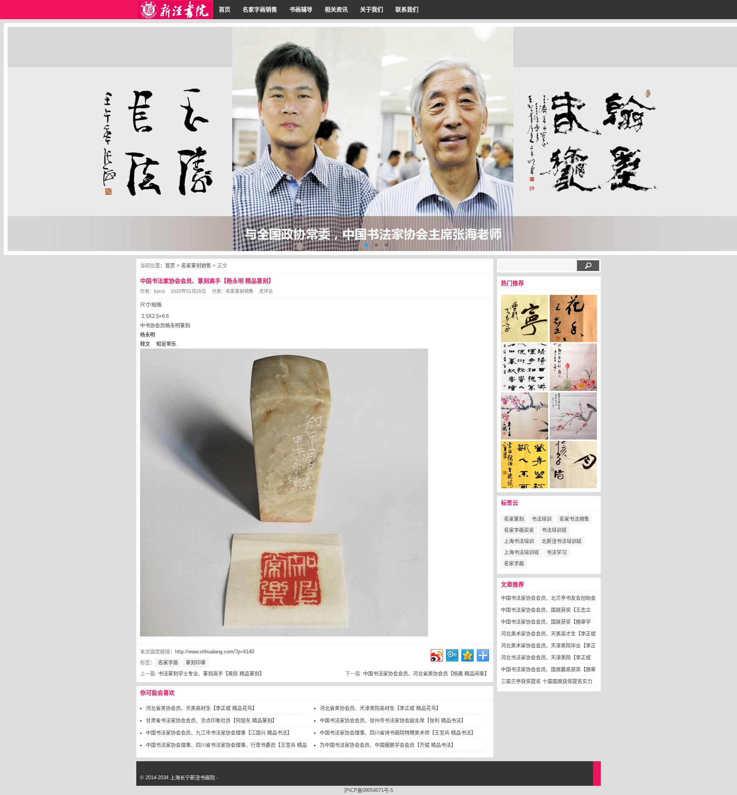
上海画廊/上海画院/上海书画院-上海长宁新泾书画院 (174, 9)
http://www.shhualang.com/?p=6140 (214, 652)
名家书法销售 (574, 519)
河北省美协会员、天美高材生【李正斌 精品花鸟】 (201, 708)
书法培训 (542, 519)
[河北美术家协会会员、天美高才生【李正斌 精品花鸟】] (573, 369)
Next (725, 139)
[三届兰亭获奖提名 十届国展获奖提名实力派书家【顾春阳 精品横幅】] (573, 467)
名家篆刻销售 (196, 265)
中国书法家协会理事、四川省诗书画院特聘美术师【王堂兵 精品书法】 (398, 732)
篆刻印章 (196, 662)
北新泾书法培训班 (562, 541)
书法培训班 (554, 530)
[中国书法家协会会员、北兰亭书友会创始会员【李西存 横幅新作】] (524, 320)
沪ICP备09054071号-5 (368, 790)
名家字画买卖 (519, 530)
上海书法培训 (519, 541)
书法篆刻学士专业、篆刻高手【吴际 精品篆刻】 (211, 673)
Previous (19, 139)
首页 (224, 9)
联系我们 (406, 9)
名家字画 (168, 662)
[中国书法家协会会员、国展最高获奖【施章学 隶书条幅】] (524, 467)
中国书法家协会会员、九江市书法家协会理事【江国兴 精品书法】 (219, 732)
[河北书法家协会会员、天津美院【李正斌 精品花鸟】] (573, 418)
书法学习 (557, 552)
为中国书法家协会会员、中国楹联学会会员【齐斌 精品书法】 (388, 745)
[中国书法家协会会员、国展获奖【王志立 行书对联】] (573, 320)
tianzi (159, 291)
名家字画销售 (260, 9)
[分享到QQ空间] (467, 654)
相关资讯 (336, 9)
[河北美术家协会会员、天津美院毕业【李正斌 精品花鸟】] (524, 418)
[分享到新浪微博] (436, 654)
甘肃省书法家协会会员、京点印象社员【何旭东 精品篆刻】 (211, 720)
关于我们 (371, 9)
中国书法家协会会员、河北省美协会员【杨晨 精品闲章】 (426, 673)
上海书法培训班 (521, 552)
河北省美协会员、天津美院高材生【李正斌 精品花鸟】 (380, 708)
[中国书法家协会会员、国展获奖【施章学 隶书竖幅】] (524, 369)
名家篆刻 (514, 519)
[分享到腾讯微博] (452, 654)
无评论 (266, 291)
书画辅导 (300, 9)
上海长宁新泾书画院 (192, 777)
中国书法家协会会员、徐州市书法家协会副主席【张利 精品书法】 (393, 720)
